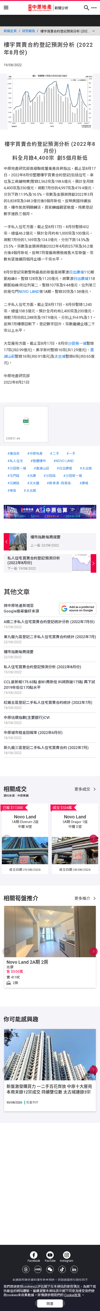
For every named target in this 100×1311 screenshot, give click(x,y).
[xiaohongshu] (38, 1269)
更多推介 (82, 898)
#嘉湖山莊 (41, 468)
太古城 (60, 356)
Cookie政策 (72, 1295)
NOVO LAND (29, 291)
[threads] (26, 1269)
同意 (50, 1304)
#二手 (54, 453)
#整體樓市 (38, 461)
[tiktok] (62, 1269)
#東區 (11, 490)
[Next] (6, 839)
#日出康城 (64, 468)
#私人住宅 (15, 461)
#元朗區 (13, 483)
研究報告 (28, 31)
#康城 (84, 483)
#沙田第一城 (16, 468)
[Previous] (93, 839)
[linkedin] (74, 1269)
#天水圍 (33, 483)
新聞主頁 (10, 31)
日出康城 (76, 272)
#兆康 (31, 476)
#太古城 (86, 468)
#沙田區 (49, 476)
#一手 (71, 453)
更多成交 (82, 789)
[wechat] (50, 1269)
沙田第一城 (77, 343)
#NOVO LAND (63, 461)
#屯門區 (13, 476)
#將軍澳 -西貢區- (59, 483)
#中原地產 (35, 453)
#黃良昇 (13, 453)
